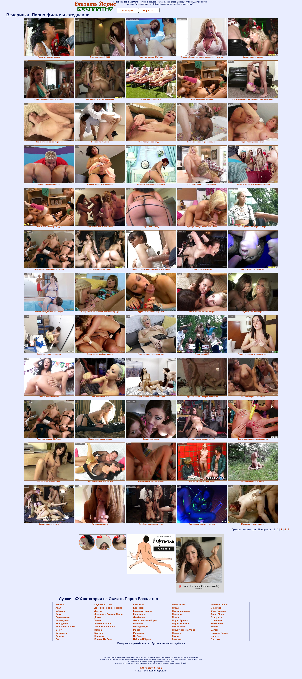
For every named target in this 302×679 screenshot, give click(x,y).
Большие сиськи (65, 626)
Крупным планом (142, 611)
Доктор (98, 611)
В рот (59, 630)
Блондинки (62, 623)
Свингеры (216, 608)
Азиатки (60, 604)
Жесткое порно (103, 623)
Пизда (175, 608)
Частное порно (219, 633)
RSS (159, 667)
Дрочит (98, 617)
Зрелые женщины (104, 626)
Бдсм (58, 614)
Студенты (216, 620)
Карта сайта (147, 667)
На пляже (138, 636)
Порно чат (148, 10)
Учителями (217, 623)
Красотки (138, 608)
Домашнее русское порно (108, 614)
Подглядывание (181, 611)
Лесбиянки (139, 617)
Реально (177, 639)
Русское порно (219, 604)
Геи (57, 639)
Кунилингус (139, 614)
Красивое (138, 604)
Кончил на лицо (103, 639)
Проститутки (179, 626)
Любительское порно (145, 620)
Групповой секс (103, 604)
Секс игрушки (218, 611)
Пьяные (176, 633)
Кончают (99, 636)
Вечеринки (61, 633)
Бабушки (60, 611)
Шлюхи (215, 636)
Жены (97, 620)
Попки (175, 617)
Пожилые (177, 614)
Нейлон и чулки (142, 639)
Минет (136, 630)
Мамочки (138, 623)
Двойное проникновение (108, 608)
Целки (214, 630)
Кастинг (98, 633)
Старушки (216, 617)
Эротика (215, 639)
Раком (175, 636)
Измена (98, 630)
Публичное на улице (183, 630)
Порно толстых (180, 623)
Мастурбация (140, 626)
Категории (127, 10)
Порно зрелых (180, 620)
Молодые (138, 633)
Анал (58, 608)
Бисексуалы (62, 620)
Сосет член (217, 614)
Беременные (63, 617)
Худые (214, 626)
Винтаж (60, 636)
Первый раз (178, 604)
